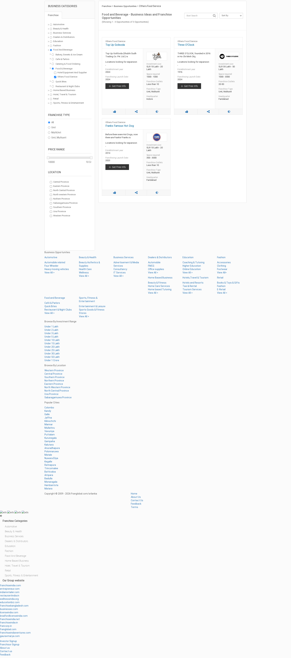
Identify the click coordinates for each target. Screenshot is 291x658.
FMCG (151, 265)
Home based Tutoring (159, 289)
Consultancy (120, 269)
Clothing (221, 265)
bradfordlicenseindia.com (14, 615)
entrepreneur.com (10, 588)
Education (58, 41)
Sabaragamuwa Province (65, 203)
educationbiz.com (10, 602)
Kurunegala (50, 438)
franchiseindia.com (10, 585)
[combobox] (201, 16)
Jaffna (48, 417)
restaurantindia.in (9, 595)
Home (134, 493)
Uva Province (51, 394)
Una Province (59, 211)
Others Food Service (67, 76)
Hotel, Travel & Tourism (64, 94)
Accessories (224, 262)
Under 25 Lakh (52, 350)
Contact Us (137, 500)
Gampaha (49, 441)
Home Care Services (159, 286)
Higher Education (192, 265)
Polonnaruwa (51, 451)
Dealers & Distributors (64, 37)
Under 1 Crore (51, 360)
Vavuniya (49, 431)
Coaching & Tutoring (193, 262)
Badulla (48, 478)
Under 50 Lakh (52, 357)
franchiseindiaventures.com (15, 632)
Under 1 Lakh (51, 326)
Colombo (49, 407)
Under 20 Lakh (52, 346)
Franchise (106, 6)
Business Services (62, 33)
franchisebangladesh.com (14, 605)
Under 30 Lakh (52, 353)
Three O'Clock (185, 44)
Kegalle (48, 461)
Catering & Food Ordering (68, 64)
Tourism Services (192, 289)
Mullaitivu (49, 427)
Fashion (57, 45)
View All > (49, 272)
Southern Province (62, 207)
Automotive (58, 24)
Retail (56, 98)
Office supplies (156, 269)
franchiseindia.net (10, 619)
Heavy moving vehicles (56, 269)
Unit (53, 127)
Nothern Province (61, 198)
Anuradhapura (52, 448)
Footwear (222, 269)
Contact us (6, 651)
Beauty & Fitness (157, 282)
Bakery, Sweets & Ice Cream (69, 54)
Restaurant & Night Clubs (68, 86)
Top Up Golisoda (115, 44)
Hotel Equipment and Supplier (72, 72)
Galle (47, 414)
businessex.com (9, 609)
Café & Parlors (52, 303)
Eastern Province (61, 186)
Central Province (61, 182)
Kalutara (49, 444)
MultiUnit (56, 132)
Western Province (61, 215)
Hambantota (51, 485)
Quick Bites (61, 81)
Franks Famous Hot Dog (119, 125)
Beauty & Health (61, 28)
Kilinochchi (50, 421)
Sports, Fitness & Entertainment (68, 103)
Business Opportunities (125, 6)
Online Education (192, 269)
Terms (134, 507)
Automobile (154, 262)
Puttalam (49, 434)
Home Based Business (64, 90)
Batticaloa (50, 471)
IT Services (120, 272)
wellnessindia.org (9, 599)
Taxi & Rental (190, 286)
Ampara (48, 475)
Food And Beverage (62, 49)
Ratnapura (50, 465)
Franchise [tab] (53, 15)
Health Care (85, 269)
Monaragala (50, 481)
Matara (48, 488)
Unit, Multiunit (58, 137)
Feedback (136, 503)
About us (5, 648)
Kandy (47, 411)
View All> (222, 272)
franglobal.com (8, 629)
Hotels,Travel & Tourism (195, 277)
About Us (136, 497)
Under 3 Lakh (51, 333)
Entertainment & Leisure (92, 306)
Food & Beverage (64, 68)
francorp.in (6, 626)
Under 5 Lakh (51, 336)
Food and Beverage (54, 298)
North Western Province (57, 387)
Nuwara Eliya (51, 458)
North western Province (64, 194)
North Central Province (64, 190)
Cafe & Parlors (62, 59)
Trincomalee (51, 468)
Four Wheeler (51, 265)
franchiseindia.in (9, 622)
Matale (48, 454)
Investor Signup (8, 641)
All (52, 122)
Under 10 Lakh (52, 340)
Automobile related (54, 262)
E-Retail (221, 289)
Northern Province (54, 380)
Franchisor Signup (9, 644)
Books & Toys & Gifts (228, 282)
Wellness (84, 272)
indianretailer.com (9, 592)
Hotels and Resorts (193, 282)
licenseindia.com (9, 612)
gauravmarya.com (10, 636)
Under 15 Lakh (52, 343)
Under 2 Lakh (51, 330)
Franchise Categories (15, 520)
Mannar (48, 424)
